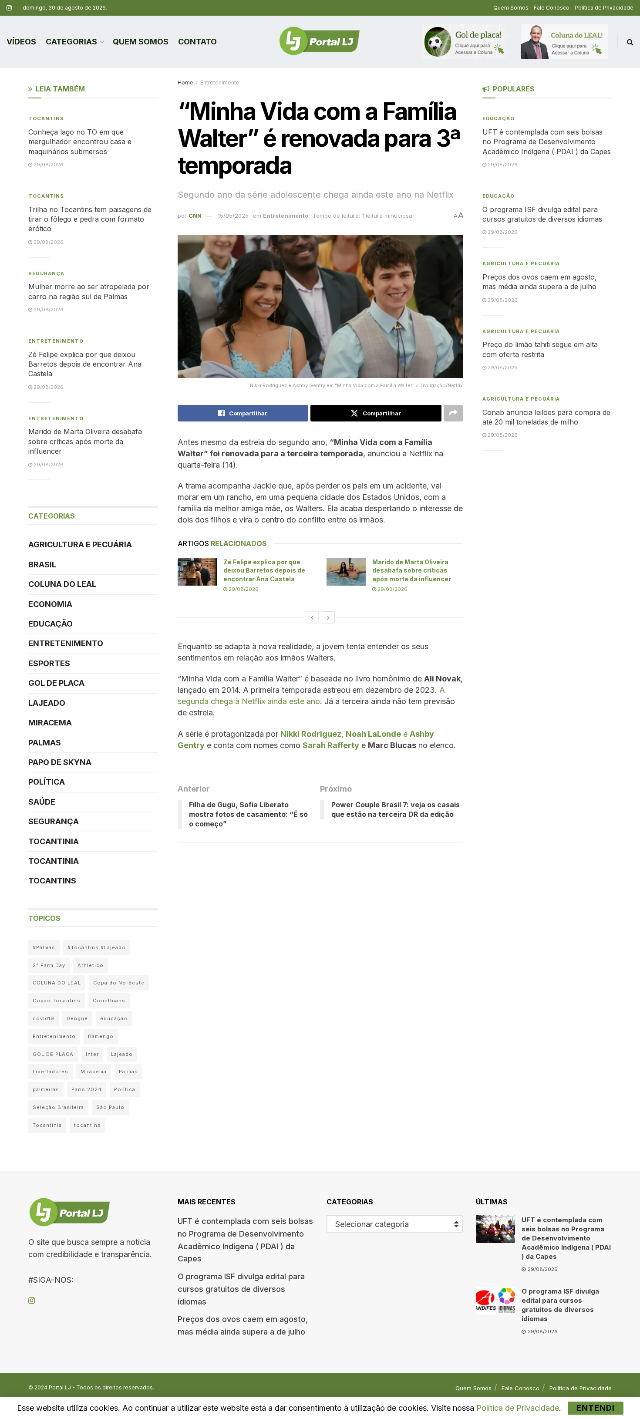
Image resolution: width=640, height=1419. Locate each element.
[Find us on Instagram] (9, 8)
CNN (195, 215)
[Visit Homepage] (319, 42)
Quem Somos (511, 7)
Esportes (49, 663)
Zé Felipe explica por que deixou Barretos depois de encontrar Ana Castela (264, 570)
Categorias (71, 41)
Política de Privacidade (604, 7)
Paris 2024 (86, 1089)
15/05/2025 (233, 215)
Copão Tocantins (57, 1001)
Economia (50, 604)
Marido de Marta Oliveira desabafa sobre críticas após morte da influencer (411, 570)
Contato (197, 41)
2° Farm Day (49, 965)
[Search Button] (630, 42)
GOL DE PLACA (56, 683)
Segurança (46, 273)
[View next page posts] (328, 617)
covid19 (43, 1018)
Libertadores (50, 1071)
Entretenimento (219, 82)
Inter (92, 1054)
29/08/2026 (243, 589)
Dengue (77, 1018)
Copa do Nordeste (119, 983)
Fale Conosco (551, 7)
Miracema (50, 722)
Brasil (42, 564)
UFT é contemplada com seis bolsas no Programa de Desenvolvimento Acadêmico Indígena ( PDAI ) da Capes (546, 142)
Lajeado (46, 703)
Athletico (90, 965)
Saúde (41, 801)
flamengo (101, 1036)
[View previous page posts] (312, 617)
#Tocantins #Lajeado (96, 947)
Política (46, 781)
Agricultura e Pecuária (80, 544)
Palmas (44, 742)
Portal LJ (60, 1387)
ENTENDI (595, 1407)
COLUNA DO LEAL (62, 584)
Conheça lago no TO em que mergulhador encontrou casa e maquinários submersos (79, 142)
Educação (50, 623)
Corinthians (109, 1001)
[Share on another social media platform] (453, 413)
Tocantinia (53, 841)
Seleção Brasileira (58, 1107)
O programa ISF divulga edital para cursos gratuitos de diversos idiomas (241, 1289)
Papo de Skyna (59, 762)
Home (185, 82)
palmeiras (46, 1089)
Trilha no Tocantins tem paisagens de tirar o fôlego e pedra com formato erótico (90, 219)
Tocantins (46, 118)
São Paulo (110, 1107)
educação (114, 1018)
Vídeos (21, 41)
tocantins (87, 1125)
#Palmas (44, 947)
